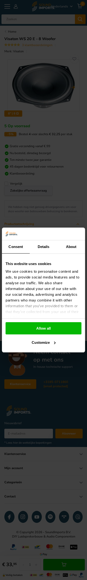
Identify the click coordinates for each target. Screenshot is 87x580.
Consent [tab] (15, 247)
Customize (41, 342)
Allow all (43, 328)
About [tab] (71, 247)
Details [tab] (44, 247)
